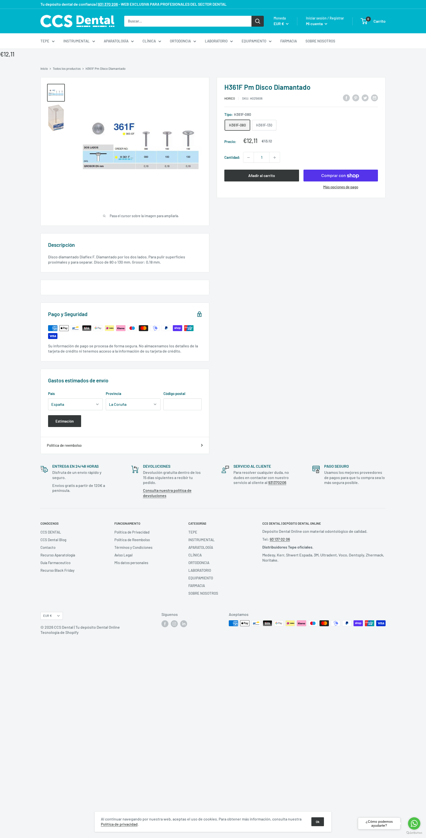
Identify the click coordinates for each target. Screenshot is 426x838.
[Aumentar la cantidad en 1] (274, 157)
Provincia (113, 393)
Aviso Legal (123, 555)
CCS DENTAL (50, 532)
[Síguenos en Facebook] (164, 623)
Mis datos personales (131, 562)
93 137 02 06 (280, 539)
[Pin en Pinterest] (355, 97)
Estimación (64, 421)
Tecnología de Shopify (59, 632)
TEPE (44, 41)
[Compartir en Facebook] (346, 97)
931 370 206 (108, 4)
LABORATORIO (216, 41)
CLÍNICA (149, 41)
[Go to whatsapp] (414, 823)
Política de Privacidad (131, 532)
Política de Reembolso (132, 539)
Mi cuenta (314, 23)
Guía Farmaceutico (55, 562)
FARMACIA (288, 41)
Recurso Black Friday (57, 570)
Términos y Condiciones (133, 547)
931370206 (277, 482)
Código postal (174, 393)
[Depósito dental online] (77, 21)
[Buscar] (257, 21)
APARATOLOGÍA (116, 41)
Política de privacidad (119, 824)
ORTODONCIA (180, 41)
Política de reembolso (64, 445)
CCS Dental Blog (53, 539)
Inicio (44, 69)
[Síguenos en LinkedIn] (183, 623)
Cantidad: (232, 157)
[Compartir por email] (374, 97)
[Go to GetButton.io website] (414, 833)
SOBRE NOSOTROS (320, 41)
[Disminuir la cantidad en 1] (248, 157)
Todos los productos (67, 69)
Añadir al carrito (261, 176)
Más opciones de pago (340, 187)
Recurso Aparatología (57, 555)
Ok (318, 822)
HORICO (229, 98)
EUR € (47, 616)
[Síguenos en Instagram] (174, 623)
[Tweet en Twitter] (365, 97)
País (51, 393)
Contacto (47, 547)
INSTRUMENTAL (76, 41)
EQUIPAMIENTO (254, 41)
